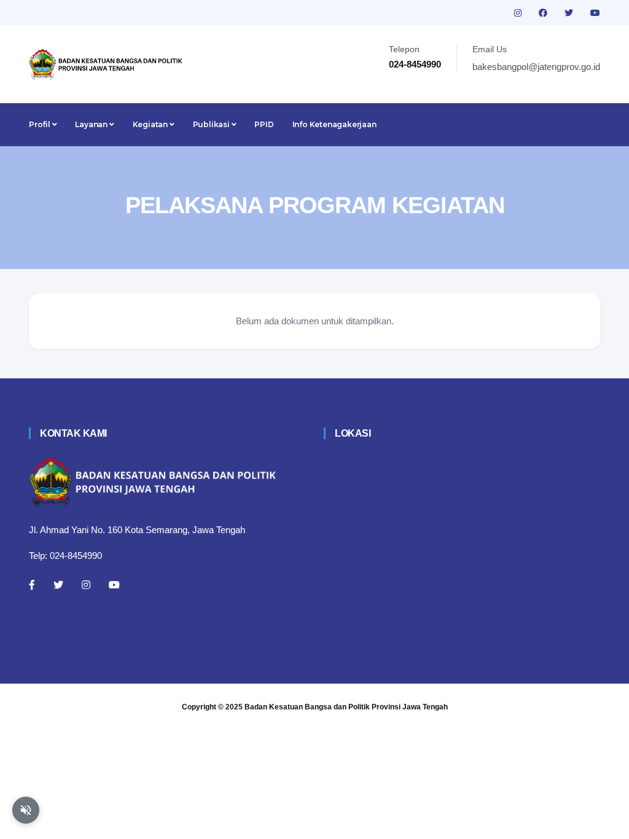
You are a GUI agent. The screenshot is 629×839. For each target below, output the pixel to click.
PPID (263, 124)
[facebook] (544, 12)
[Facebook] (32, 585)
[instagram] (519, 12)
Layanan (92, 124)
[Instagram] (86, 585)
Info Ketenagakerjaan (334, 124)
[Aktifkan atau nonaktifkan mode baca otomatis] (25, 810)
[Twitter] (58, 585)
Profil (40, 124)
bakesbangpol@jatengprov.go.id (536, 66)
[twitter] (570, 12)
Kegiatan (151, 124)
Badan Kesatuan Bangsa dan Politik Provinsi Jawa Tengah (346, 707)
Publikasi (212, 124)
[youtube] (595, 12)
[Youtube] (114, 585)
